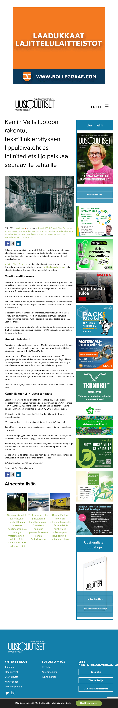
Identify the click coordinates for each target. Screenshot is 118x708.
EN (93, 107)
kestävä (31, 231)
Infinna (8, 231)
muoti (44, 231)
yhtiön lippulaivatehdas (54, 267)
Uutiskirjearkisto (95, 599)
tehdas (52, 231)
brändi (41, 228)
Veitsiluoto (22, 237)
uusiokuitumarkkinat (56, 234)
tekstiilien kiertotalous (15, 234)
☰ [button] (106, 106)
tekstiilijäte (31, 234)
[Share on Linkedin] (18, 243)
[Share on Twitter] (12, 243)
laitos (38, 231)
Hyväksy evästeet (88, 703)
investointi (17, 231)
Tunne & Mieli (49, 676)
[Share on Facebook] (7, 243)
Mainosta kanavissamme (96, 688)
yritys (30, 237)
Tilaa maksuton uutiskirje (94, 608)
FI (99, 107)
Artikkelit (20, 228)
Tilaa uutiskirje (95, 680)
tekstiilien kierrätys (64, 231)
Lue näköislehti (94, 194)
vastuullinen (10, 237)
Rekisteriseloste (13, 686)
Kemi (25, 231)
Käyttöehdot (11, 681)
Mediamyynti (12, 672)
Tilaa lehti (96, 672)
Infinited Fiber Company (60, 228)
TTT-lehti (46, 667)
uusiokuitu (41, 234)
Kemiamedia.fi (49, 672)
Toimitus (9, 667)
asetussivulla (65, 703)
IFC (46, 228)
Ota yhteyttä (11, 676)
